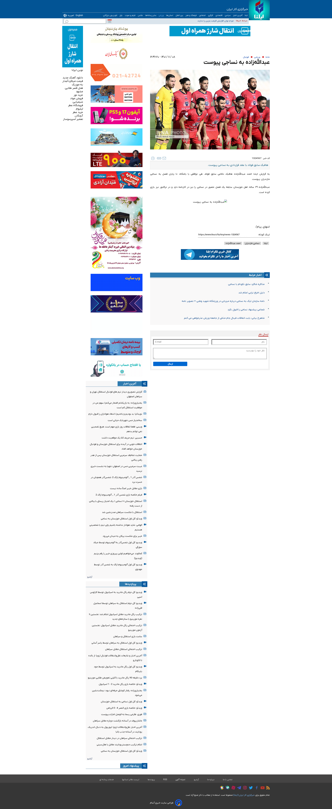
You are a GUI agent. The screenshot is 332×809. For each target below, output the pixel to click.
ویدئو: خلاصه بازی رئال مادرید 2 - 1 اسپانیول (120, 684)
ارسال (170, 363)
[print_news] (153, 158)
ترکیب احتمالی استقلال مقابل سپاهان (123, 649)
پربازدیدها (130, 584)
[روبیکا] (221, 788)
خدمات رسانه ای (106, 779)
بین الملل (179, 15)
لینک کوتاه (264, 234)
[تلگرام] (238, 788)
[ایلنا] (259, 10)
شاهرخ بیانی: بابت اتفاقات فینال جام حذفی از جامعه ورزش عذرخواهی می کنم (224, 318)
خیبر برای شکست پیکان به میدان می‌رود (122, 536)
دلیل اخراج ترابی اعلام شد (251, 292)
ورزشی (161, 15)
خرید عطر (78, 112)
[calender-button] (109, 21)
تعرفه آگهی (180, 779)
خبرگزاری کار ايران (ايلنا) (244, 795)
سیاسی (228, 15)
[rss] (267, 788)
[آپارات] (232, 788)
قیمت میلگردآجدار (72, 81)
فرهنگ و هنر (191, 15)
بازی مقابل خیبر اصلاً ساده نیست (126, 488)
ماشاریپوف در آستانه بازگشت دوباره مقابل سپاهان (117, 720)
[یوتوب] (262, 788)
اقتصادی (219, 15)
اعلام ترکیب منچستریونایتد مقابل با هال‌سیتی (119, 744)
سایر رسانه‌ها (150, 15)
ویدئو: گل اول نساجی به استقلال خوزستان (121, 701)
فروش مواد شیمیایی (76, 100)
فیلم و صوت (130, 15)
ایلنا (246, 15)
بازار (121, 15)
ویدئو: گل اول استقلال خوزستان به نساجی (121, 518)
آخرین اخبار (237, 15)
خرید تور (78, 95)
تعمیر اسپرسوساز (73, 119)
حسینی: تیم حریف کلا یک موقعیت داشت (122, 437)
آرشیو (89, 576)
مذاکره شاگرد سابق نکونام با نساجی (246, 284)
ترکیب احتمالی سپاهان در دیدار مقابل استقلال (119, 738)
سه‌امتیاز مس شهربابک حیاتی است (125, 420)
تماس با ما (228, 779)
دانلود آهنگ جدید (73, 77)
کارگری (210, 15)
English (79, 15)
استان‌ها (169, 15)
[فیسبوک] (256, 788)
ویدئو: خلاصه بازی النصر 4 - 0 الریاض (124, 708)
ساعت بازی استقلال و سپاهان (127, 636)
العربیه (71, 15)
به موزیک (77, 84)
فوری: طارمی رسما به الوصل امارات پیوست (121, 714)
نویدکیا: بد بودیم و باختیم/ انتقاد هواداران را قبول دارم (115, 414)
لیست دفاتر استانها (130, 779)
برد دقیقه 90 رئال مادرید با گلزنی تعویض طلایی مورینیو (115, 677)
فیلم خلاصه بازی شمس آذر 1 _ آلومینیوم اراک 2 (119, 494)
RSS (165, 779)
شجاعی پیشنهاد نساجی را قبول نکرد (246, 309)
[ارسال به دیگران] (164, 158)
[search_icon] (67, 22)
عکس (140, 15)
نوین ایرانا (77, 70)
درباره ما (211, 779)
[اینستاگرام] (244, 788)
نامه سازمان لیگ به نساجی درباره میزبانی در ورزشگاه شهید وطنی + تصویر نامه (223, 301)
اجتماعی (202, 15)
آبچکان (79, 115)
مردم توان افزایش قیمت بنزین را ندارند (215, 20)
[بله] (227, 788)
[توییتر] (250, 788)
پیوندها (151, 779)
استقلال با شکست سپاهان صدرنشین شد (122, 512)
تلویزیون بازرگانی (110, 15)
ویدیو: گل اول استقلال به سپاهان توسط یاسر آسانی (116, 642)
